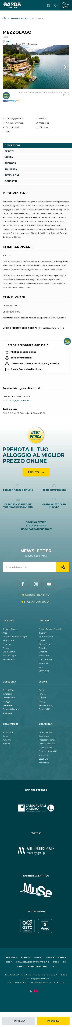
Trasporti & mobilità (48, 751)
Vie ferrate (44, 655)
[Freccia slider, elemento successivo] (60, 67)
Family (42, 701)
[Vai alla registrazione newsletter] (62, 567)
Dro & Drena (9, 652)
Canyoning (44, 671)
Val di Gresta (9, 659)
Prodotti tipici (9, 697)
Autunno (7, 740)
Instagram (36, 584)
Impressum (11, 957)
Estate (5, 736)
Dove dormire (45, 732)
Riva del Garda (10, 629)
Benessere (7, 705)
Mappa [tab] (9, 157)
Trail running (45, 659)
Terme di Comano (11, 709)
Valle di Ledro (9, 640)
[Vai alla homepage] (12, 5)
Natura (42, 694)
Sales (56, 962)
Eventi (42, 690)
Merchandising (46, 705)
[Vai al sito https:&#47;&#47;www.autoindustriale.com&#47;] (36, 851)
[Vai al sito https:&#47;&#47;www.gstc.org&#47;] (36, 926)
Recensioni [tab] (12, 175)
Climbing (43, 652)
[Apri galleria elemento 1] (36, 67)
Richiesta (19, 1020)
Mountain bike (46, 636)
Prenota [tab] (10, 163)
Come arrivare (45, 747)
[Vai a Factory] (36, 993)
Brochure (43, 759)
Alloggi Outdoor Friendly (50, 629)
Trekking (43, 648)
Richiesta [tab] (11, 169)
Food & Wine (9, 690)
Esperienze (44, 736)
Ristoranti (7, 694)
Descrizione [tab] (12, 145)
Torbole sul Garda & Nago (15, 636)
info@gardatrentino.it (21, 400)
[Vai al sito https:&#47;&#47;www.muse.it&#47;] (36, 890)
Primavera (8, 732)
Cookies (25, 957)
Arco (5, 633)
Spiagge (6, 701)
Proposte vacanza (47, 740)
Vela (41, 667)
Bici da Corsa (45, 644)
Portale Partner (37, 966)
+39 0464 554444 (21, 396)
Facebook (23, 584)
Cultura (42, 697)
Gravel (42, 640)
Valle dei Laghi (9, 655)
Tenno (6, 648)
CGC (53, 966)
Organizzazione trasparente (32, 962)
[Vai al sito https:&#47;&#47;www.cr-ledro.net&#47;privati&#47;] (36, 808)
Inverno (6, 743)
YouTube (49, 584)
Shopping (7, 713)
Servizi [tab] (9, 151)
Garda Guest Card (47, 743)
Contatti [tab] (11, 181)
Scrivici (38, 957)
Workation (44, 763)
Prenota (53, 1021)
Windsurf (43, 663)
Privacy (50, 957)
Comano (6, 644)
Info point (43, 755)
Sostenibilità (44, 709)
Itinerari (42, 633)
